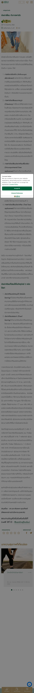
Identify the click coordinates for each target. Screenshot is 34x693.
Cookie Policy (13, 184)
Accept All (17, 188)
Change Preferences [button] (17, 193)
